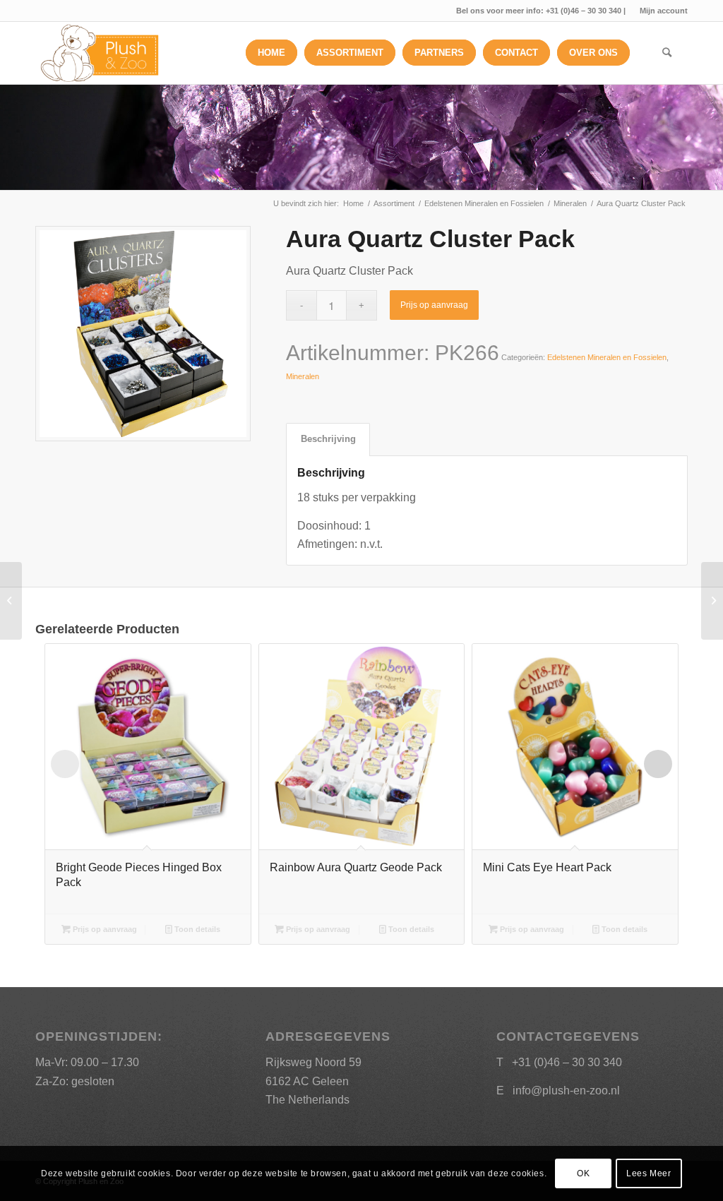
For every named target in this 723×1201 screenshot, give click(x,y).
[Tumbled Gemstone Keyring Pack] (712, 601)
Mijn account (664, 10)
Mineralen (302, 376)
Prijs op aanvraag (434, 305)
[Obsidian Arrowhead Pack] (11, 601)
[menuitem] (660, 10)
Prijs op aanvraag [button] (104, 929)
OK (583, 1173)
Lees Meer (648, 1173)
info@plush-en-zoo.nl (566, 1091)
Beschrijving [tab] (328, 439)
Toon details (196, 929)
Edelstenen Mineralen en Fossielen (607, 357)
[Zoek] (667, 53)
